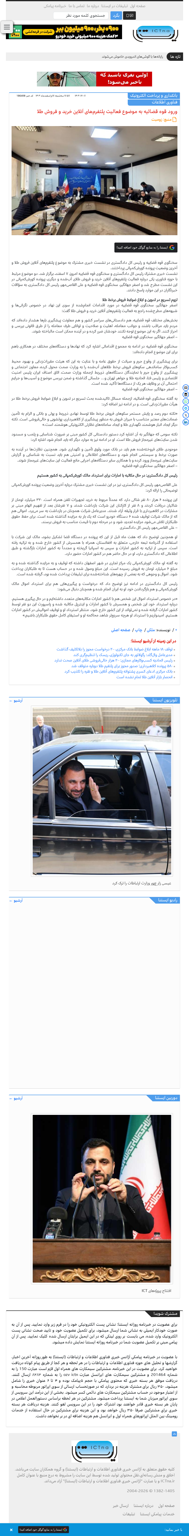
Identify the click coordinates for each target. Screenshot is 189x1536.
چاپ (138, 630)
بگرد (116, 15)
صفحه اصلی (120, 630)
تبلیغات (129, 1514)
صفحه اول (137, 6)
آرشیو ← (16, 700)
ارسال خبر (121, 1506)
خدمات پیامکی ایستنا (157, 1514)
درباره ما (93, 6)
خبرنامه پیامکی (55, 6)
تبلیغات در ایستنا (114, 6)
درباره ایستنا (143, 1506)
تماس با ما (76, 6)
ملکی (150, 630)
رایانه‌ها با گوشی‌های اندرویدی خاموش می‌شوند (132, 56)
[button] (94, 1529)
